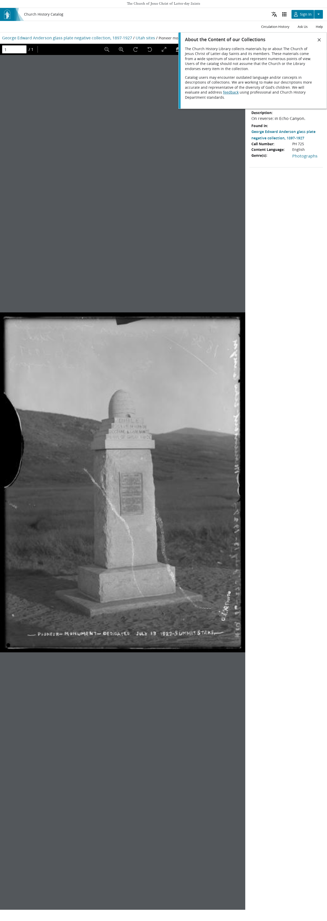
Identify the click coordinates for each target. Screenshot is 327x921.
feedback (231, 92)
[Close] (319, 40)
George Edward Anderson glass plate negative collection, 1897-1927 (67, 38)
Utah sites (145, 38)
